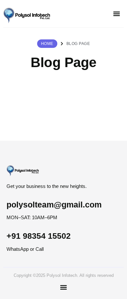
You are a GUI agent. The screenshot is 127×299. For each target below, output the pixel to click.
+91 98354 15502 (39, 235)
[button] (116, 13)
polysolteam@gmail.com (54, 204)
